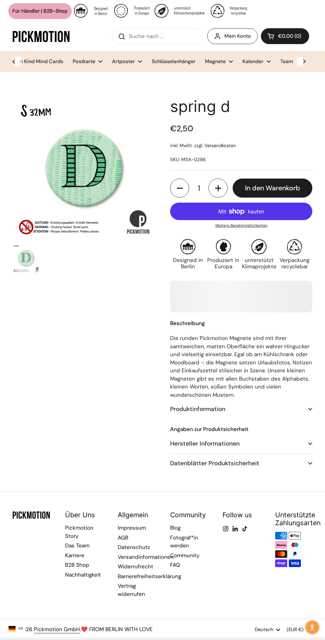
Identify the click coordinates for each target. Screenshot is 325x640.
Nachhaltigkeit (83, 574)
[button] (285, 36)
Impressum (132, 527)
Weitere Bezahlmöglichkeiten (241, 225)
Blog (175, 527)
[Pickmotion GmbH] (41, 36)
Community (184, 555)
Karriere (74, 555)
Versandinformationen (146, 556)
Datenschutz (134, 547)
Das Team (77, 545)
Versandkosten (220, 145)
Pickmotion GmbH (57, 629)
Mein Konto (237, 36)
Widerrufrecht (135, 566)
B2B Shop (77, 564)
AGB (123, 537)
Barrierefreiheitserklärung (149, 576)
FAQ (175, 564)
